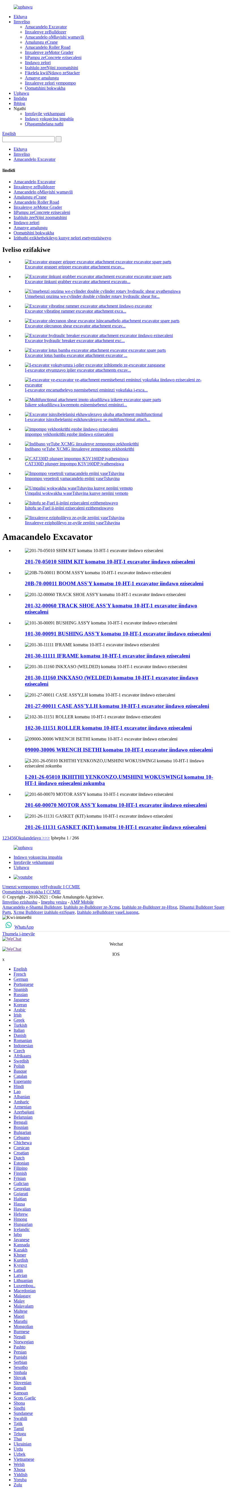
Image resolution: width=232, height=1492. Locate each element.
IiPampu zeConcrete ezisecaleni (53, 57)
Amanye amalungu (42, 77)
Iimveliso (22, 21)
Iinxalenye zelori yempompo (50, 83)
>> (47, 838)
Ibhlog (19, 103)
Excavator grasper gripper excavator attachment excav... (74, 266)
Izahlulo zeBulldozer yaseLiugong (107, 912)
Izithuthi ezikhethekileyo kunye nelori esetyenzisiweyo (62, 237)
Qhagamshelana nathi (44, 123)
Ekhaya (20, 16)
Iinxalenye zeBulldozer (45, 32)
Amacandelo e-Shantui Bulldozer (31, 907)
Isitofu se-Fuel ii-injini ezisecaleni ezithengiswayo (69, 508)
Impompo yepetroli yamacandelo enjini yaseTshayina (72, 478)
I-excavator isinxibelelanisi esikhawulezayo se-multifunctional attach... (87, 419)
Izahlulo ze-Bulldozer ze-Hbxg (149, 907)
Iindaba (20, 98)
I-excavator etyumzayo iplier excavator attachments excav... (78, 370)
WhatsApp (24, 927)
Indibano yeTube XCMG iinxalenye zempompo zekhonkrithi (79, 449)
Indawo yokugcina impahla (49, 118)
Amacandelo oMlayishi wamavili (54, 37)
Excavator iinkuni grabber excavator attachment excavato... (77, 281)
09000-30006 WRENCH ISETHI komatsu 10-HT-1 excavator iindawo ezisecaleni (119, 750)
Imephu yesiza (54, 902)
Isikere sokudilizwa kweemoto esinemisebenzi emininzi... (76, 404)
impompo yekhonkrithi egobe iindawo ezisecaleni (69, 434)
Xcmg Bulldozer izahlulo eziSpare (44, 912)
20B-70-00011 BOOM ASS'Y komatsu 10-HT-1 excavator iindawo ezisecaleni (114, 583)
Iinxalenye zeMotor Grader (49, 52)
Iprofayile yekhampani (45, 113)
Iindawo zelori (38, 62)
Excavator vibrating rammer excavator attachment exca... (75, 311)
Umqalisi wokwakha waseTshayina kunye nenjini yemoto (76, 493)
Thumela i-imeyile (18, 933)
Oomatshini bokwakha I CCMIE (31, 891)
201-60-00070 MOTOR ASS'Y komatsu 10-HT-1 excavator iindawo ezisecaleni (116, 805)
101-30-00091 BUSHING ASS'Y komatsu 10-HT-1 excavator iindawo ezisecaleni (118, 634)
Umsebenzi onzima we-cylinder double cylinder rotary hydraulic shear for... (92, 296)
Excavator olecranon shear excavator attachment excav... (75, 325)
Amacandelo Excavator (46, 26)
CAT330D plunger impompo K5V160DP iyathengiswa (74, 463)
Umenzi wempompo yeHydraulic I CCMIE (41, 886)
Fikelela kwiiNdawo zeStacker (52, 72)
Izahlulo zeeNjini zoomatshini (51, 67)
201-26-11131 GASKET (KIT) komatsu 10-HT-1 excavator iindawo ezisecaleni (115, 827)
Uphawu (21, 93)
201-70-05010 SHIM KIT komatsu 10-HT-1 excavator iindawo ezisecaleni (110, 562)
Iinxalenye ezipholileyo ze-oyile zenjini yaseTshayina (72, 522)
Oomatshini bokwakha (45, 88)
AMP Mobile (82, 902)
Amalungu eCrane (41, 42)
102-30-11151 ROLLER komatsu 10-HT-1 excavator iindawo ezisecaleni (108, 728)
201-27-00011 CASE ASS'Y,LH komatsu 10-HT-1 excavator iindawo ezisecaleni (117, 706)
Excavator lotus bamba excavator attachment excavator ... (76, 355)
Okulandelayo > (30, 838)
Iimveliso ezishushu (19, 902)
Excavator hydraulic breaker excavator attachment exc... (75, 340)
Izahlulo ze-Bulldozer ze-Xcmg (92, 907)
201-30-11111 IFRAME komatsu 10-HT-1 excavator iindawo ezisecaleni (107, 656)
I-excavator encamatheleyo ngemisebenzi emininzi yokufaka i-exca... (86, 390)
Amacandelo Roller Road (47, 47)
